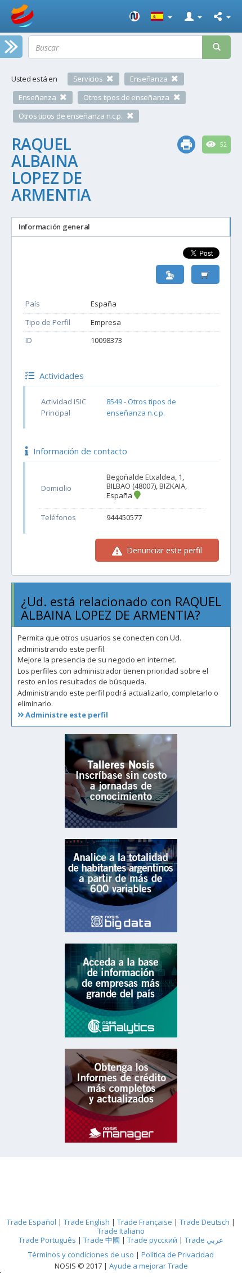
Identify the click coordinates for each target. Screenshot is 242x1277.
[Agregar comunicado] (205, 275)
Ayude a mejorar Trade (148, 1266)
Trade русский (152, 1240)
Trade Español (31, 1222)
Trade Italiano (121, 1231)
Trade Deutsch (205, 1222)
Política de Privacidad (177, 1254)
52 (222, 144)
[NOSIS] (134, 16)
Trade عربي (204, 1240)
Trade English (87, 1222)
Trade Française (144, 1222)
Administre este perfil (66, 715)
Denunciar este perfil (163, 550)
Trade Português (47, 1240)
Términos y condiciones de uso (81, 1254)
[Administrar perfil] (170, 275)
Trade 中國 (101, 1240)
